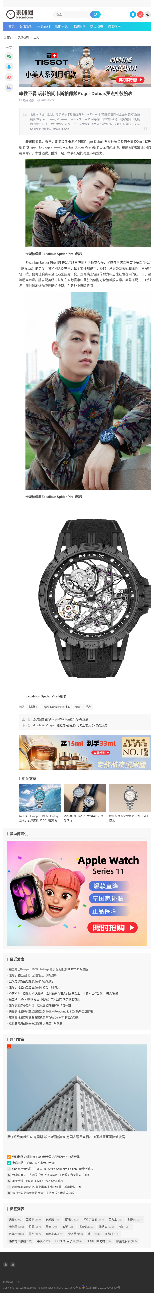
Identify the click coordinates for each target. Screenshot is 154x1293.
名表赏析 (26, 26)
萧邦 (35, 1234)
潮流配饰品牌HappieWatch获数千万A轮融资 (60, 719)
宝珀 (125, 1226)
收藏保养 (79, 26)
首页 (11, 26)
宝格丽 (33, 1219)
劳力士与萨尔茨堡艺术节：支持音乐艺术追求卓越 (43, 1193)
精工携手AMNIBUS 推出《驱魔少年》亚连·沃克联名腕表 (44, 999)
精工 (94, 1234)
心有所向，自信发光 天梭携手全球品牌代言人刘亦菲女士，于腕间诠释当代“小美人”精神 (64, 993)
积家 (35, 1226)
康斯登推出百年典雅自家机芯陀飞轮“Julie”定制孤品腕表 (44, 1017)
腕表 (78, 706)
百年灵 (16, 1234)
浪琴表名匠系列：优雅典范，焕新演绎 (33, 975)
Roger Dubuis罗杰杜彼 (56, 706)
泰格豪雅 (54, 1234)
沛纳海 (106, 1226)
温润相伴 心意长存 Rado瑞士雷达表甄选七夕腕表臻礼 (46, 1156)
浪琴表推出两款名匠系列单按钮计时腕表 (34, 987)
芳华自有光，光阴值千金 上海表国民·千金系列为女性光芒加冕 (51, 1174)
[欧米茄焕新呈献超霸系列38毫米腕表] (130, 798)
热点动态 (96, 26)
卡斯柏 (32, 706)
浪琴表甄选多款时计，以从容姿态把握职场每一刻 (40, 1005)
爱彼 (52, 1226)
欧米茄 (53, 1219)
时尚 (135, 1219)
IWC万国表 (93, 1219)
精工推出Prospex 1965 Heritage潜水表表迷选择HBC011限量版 (48, 969)
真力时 (111, 1234)
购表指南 (114, 26)
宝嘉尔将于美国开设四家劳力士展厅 (34, 1162)
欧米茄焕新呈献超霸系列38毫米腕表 (31, 981)
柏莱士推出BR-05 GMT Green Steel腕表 (37, 1180)
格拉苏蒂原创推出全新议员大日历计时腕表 (35, 1023)
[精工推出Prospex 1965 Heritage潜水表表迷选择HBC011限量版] (40, 798)
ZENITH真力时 (98, 1241)
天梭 (15, 1219)
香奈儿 (86, 1226)
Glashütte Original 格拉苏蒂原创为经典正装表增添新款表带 (70, 725)
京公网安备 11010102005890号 (102, 1287)
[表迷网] (27, 14)
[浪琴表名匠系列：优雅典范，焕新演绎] (85, 798)
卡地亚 (16, 1226)
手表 (88, 706)
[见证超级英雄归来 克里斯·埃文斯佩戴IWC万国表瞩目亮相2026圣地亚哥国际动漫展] (77, 1087)
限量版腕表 (126, 1241)
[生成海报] (9, 87)
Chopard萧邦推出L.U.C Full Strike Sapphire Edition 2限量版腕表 (52, 1168)
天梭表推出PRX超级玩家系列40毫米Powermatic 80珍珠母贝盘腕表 (51, 1011)
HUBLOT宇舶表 (68, 1241)
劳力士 (115, 1219)
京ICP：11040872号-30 (68, 1287)
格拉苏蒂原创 (20, 1241)
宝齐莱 (75, 1234)
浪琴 (68, 1226)
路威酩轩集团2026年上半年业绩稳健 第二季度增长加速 (46, 1187)
